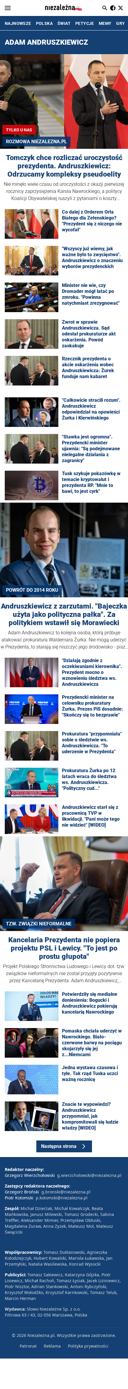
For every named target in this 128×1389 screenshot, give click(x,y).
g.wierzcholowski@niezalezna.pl (89, 1175)
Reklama (52, 1346)
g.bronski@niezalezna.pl (65, 1192)
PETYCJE (84, 23)
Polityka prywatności (88, 1346)
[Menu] (7, 8)
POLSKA (44, 23)
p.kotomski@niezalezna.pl (62, 1198)
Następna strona (59, 1146)
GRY (120, 23)
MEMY (105, 23)
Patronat (28, 1346)
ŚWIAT (64, 23)
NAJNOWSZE (18, 23)
